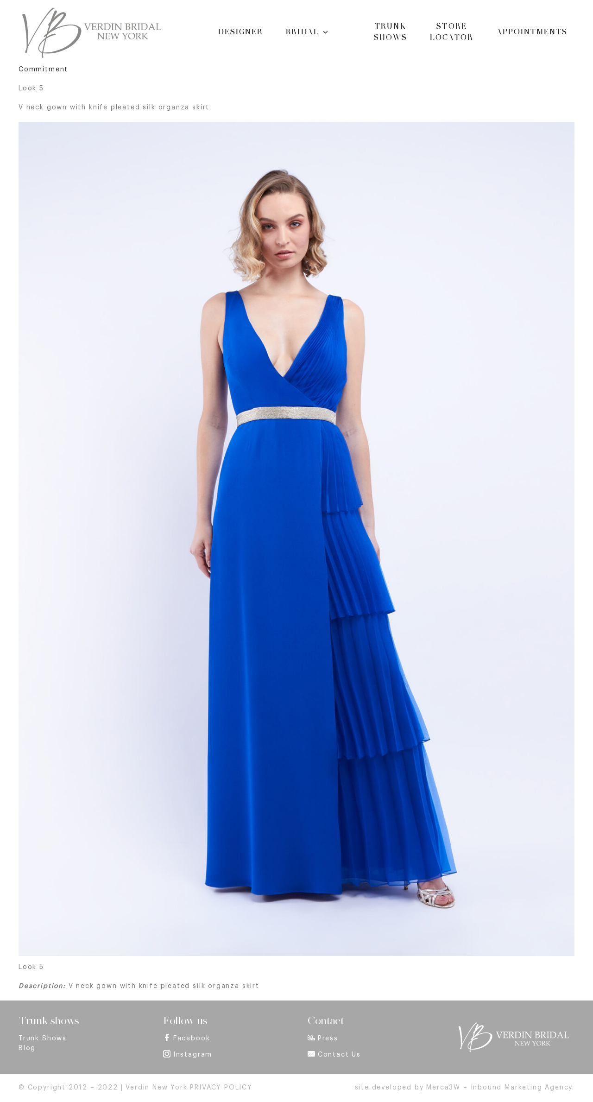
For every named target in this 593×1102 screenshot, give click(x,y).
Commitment (43, 69)
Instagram (192, 1054)
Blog (27, 1048)
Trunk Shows (43, 1038)
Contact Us (339, 1054)
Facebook (191, 1038)
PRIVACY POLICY (221, 1087)
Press (328, 1038)
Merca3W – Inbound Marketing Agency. (500, 1087)
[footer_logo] (513, 1025)
